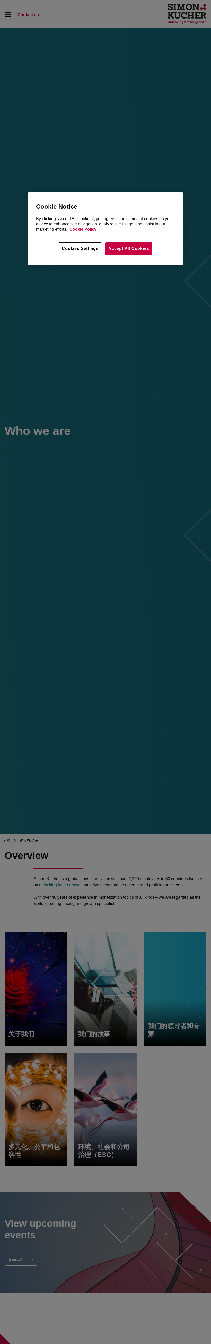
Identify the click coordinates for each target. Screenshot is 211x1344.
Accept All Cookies (128, 248)
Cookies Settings (80, 248)
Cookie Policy (82, 229)
